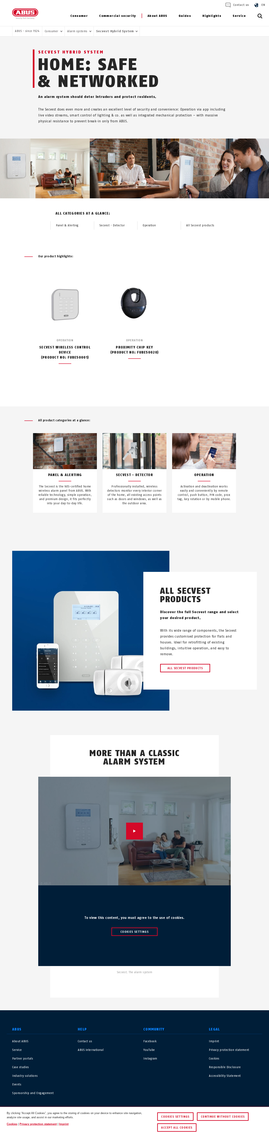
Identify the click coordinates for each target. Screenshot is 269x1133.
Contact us (241, 5)
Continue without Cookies (223, 1116)
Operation (149, 225)
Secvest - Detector (112, 225)
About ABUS (157, 16)
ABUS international (91, 1050)
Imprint (214, 1041)
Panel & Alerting (67, 225)
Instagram (150, 1058)
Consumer (79, 16)
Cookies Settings (134, 932)
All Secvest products (200, 225)
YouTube (149, 1050)
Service (239, 16)
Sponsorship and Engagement (33, 1093)
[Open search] (260, 18)
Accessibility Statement (225, 1076)
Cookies (214, 1058)
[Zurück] (126, 391)
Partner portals (22, 1058)
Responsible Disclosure (225, 1067)
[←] (126, 523)
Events (16, 1084)
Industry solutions (25, 1076)
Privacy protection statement (229, 1050)
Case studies (20, 1067)
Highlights (211, 16)
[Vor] (142, 391)
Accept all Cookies (176, 1127)
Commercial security (117, 16)
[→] (142, 523)
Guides (185, 16)
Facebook (150, 1041)
